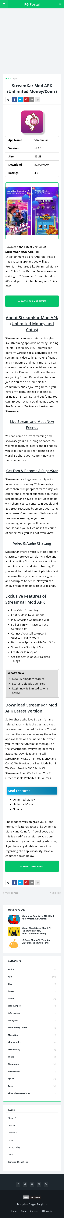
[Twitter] (20, 99)
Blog (32, 984)
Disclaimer (12, 1132)
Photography (32, 1042)
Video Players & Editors (32, 1093)
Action (32, 969)
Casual (32, 998)
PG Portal (32, 4)
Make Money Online (32, 1027)
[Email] (31, 99)
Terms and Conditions (18, 1161)
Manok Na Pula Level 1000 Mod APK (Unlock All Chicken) (38, 917)
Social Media (32, 1071)
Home (8, 78)
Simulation (32, 1064)
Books (32, 991)
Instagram (32, 1020)
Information (32, 1013)
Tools (32, 1086)
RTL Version (47, 1211)
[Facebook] (14, 99)
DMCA (10, 1154)
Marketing (32, 1035)
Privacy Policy (14, 1147)
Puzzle (32, 1056)
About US (12, 1118)
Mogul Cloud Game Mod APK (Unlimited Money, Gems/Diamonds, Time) (36, 931)
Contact (11, 1125)
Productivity (32, 1049)
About (23, 1211)
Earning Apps (32, 1005)
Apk (32, 976)
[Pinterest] (26, 99)
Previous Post (11, 892)
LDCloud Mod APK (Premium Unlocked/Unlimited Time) (36, 941)
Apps (15, 78)
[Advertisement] (32, 40)
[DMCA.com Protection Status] (32, 1197)
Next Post (55, 892)
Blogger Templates (38, 1204)
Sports (32, 1078)
